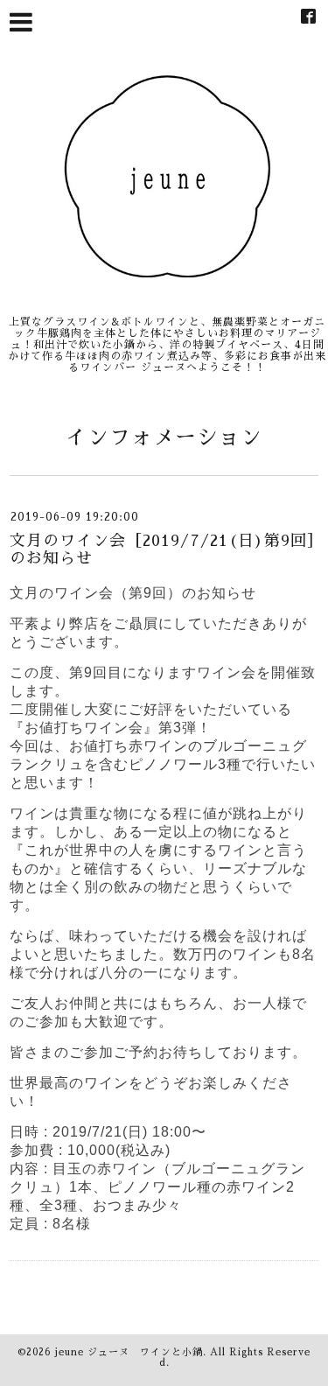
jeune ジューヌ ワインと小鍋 (129, 1352)
